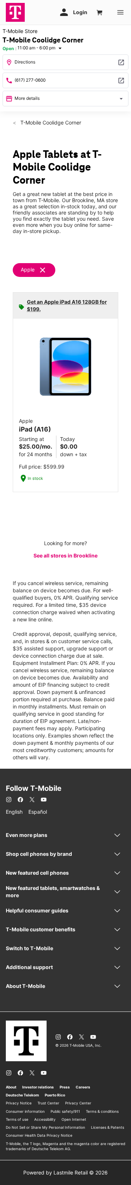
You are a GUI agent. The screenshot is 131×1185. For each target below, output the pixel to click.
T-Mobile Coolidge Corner (50, 122)
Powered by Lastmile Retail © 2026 (65, 1172)
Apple (28, 269)
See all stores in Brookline (65, 555)
